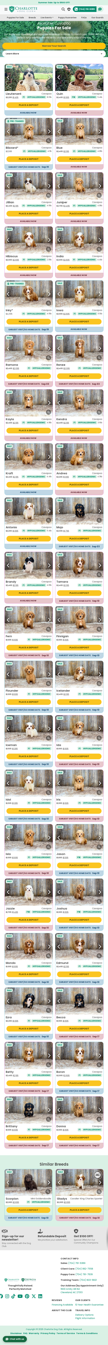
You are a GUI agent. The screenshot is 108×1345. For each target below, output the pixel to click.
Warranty (34, 1333)
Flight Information (85, 1318)
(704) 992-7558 (84, 1268)
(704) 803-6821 (88, 1280)
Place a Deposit (29, 105)
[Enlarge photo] (48, 86)
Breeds (32, 17)
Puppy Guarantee (67, 17)
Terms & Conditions (87, 1333)
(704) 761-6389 (76, 1263)
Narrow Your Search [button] (54, 46)
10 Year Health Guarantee (89, 1304)
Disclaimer (16, 1333)
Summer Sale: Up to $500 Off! (54, 2)
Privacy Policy (47, 1333)
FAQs (84, 17)
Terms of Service (66, 1333)
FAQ (25, 1333)
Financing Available (62, 1304)
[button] (6, 9)
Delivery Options (84, 1314)
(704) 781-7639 (84, 1274)
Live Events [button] (46, 17)
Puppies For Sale (15, 17)
